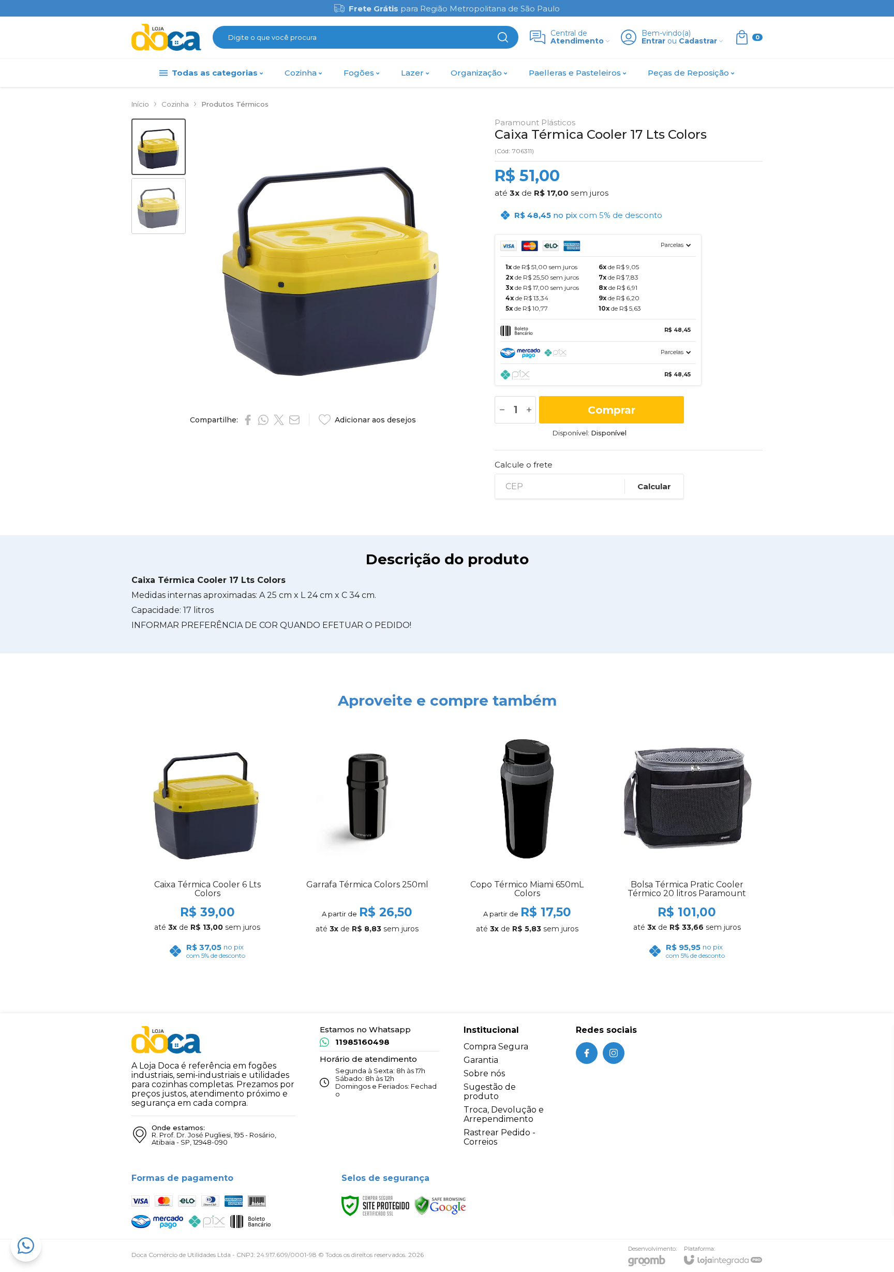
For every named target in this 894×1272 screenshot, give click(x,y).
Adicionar (227, 904)
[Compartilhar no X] (279, 420)
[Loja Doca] (166, 37)
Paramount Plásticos (535, 122)
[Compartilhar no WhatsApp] (263, 420)
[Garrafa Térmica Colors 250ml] (367, 844)
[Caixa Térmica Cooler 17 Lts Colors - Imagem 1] (158, 147)
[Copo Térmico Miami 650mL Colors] (527, 844)
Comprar (611, 410)
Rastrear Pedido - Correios (499, 1137)
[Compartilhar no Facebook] (248, 420)
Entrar (653, 41)
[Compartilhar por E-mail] (294, 420)
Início (140, 104)
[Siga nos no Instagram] (613, 1053)
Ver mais (367, 904)
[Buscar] (503, 37)
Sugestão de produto (490, 1091)
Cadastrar (698, 41)
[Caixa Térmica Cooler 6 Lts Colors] (207, 844)
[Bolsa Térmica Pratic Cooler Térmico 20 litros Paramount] (687, 844)
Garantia (481, 1060)
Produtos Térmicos (235, 104)
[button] (158, 147)
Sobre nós (484, 1073)
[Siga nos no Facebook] (587, 1053)
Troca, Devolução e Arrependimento (504, 1114)
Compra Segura (496, 1046)
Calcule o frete (524, 465)
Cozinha (175, 104)
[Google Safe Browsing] (440, 1205)
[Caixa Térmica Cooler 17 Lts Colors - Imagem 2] (158, 206)
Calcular (654, 486)
